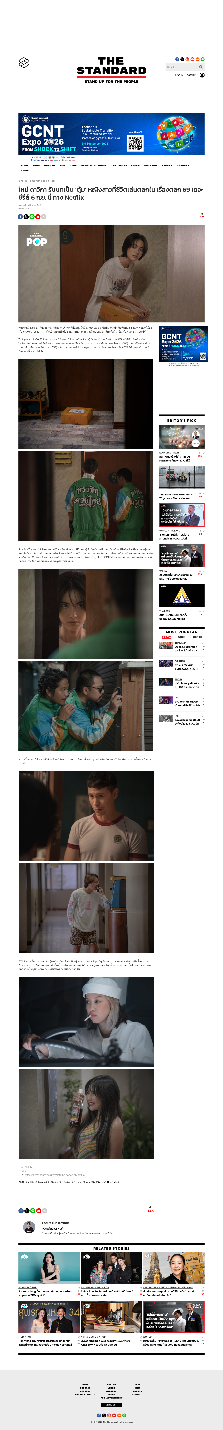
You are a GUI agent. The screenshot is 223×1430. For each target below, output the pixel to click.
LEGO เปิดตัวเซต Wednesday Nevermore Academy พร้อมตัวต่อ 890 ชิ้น (106, 1342)
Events (137, 1391)
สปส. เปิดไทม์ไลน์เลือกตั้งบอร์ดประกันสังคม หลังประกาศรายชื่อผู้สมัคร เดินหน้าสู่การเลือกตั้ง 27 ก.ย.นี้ (174, 616)
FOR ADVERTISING (112, 1398)
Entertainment (33, 180)
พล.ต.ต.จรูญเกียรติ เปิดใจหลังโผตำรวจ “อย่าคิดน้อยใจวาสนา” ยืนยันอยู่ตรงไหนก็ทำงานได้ (187, 648)
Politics (180, 661)
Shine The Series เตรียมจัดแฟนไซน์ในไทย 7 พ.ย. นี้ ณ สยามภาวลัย (107, 1293)
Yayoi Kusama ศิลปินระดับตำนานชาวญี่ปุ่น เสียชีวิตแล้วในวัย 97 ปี (187, 721)
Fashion (23, 1287)
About (111, 1394)
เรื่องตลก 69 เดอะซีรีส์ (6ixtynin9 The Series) (96, 1181)
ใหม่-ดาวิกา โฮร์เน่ (61, 1181)
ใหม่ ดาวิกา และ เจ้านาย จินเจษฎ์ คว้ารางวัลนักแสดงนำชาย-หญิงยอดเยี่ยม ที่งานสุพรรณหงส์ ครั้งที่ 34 (45, 1342)
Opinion (187, 1287)
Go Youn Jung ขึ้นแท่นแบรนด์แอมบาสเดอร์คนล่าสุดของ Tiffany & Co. (45, 1293)
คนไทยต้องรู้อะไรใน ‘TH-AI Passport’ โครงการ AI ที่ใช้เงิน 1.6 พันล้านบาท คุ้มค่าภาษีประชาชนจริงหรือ (175, 458)
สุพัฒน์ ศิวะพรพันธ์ (32, 205)
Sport (178, 679)
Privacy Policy (85, 1394)
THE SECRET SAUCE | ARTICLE (161, 1287)
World (163, 530)
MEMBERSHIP (111, 1405)
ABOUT (25, 170)
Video (111, 1388)
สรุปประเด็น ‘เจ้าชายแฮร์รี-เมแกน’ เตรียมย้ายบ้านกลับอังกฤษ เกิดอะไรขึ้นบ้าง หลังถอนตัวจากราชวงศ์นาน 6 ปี (175, 576)
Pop (137, 1384)
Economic (165, 453)
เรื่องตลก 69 (43, 1181)
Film (21, 1337)
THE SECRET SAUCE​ (125, 165)
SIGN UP (191, 75)
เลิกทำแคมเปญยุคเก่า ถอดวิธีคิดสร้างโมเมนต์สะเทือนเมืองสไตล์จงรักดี (168, 1293)
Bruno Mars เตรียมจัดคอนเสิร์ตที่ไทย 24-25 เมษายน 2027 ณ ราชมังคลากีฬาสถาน (187, 703)
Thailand (174, 530)
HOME (24, 165)
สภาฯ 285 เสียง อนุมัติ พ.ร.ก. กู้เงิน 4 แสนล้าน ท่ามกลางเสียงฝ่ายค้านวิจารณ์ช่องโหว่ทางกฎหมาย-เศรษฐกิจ (187, 666)
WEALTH (49, 165)
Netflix (30, 1181)
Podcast (85, 1388)
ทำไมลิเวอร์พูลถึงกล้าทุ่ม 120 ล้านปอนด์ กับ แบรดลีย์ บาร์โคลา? (187, 685)
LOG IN (179, 75)
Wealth (111, 1384)
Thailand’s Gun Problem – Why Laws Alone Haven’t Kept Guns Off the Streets (176, 496)
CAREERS (183, 165)
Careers (111, 1391)
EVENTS (166, 165)
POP (62, 165)
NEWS (36, 165)
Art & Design (89, 1337)
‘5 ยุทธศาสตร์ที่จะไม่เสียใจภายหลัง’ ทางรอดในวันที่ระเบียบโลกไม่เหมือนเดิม (174, 536)
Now (137, 1388)
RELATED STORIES (111, 1248)
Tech (176, 453)
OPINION (150, 165)
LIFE (73, 165)
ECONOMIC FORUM (93, 165)
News (85, 1384)
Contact (137, 1394)
